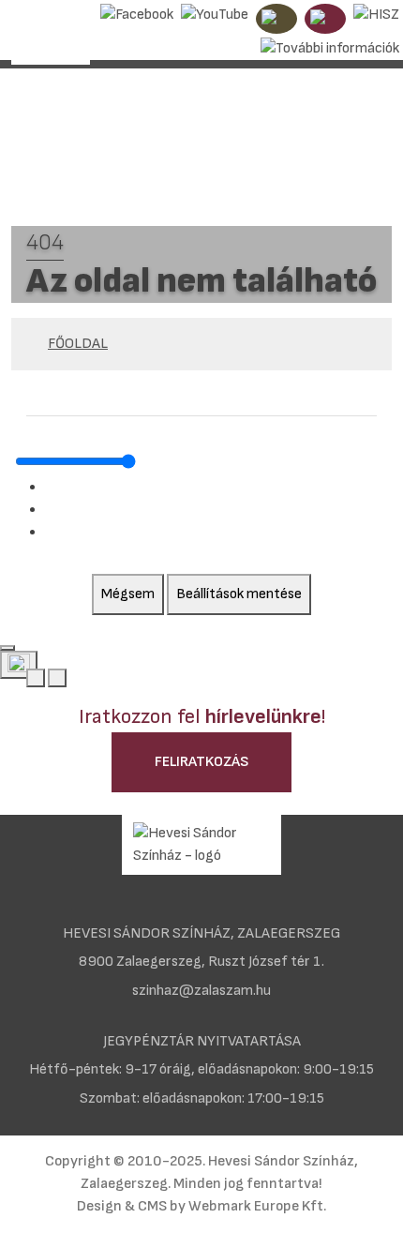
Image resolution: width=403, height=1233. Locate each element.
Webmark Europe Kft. (257, 1206)
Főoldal (78, 344)
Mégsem (128, 594)
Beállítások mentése (239, 594)
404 (45, 242)
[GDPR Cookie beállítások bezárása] (7, 648)
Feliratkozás (201, 762)
